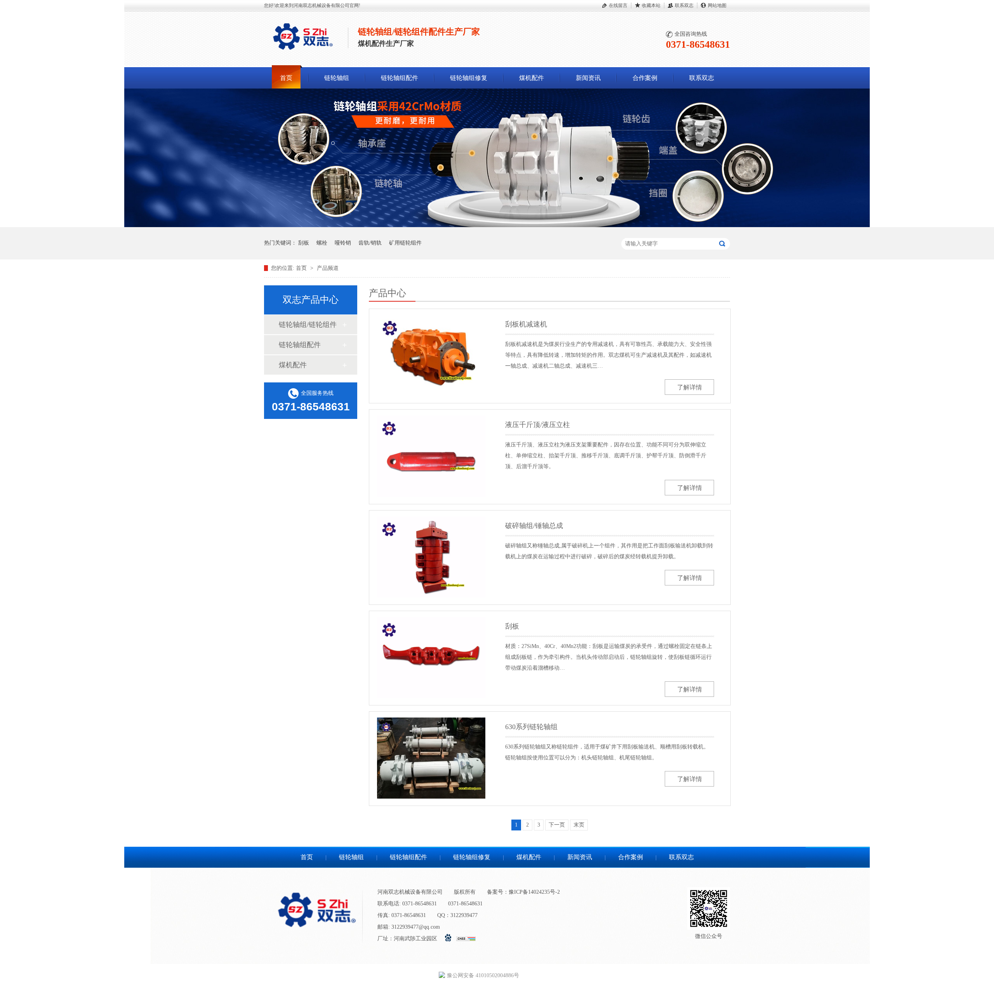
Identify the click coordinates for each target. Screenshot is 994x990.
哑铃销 (343, 243)
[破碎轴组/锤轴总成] (431, 556)
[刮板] (431, 657)
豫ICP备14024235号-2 (534, 892)
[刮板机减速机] (431, 355)
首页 (286, 78)
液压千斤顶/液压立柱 (537, 425)
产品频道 (328, 268)
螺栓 (321, 243)
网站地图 (717, 5)
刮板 (303, 243)
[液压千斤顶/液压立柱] (431, 456)
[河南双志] (303, 52)
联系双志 (684, 5)
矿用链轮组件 (405, 243)
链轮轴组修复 (468, 78)
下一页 (557, 825)
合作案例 (645, 78)
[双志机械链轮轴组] (497, 225)
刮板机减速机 (526, 324)
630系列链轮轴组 (531, 727)
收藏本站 (651, 5)
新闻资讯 (588, 78)
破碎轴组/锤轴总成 (534, 526)
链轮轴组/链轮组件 (308, 324)
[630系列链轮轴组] (431, 758)
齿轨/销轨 (370, 243)
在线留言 (618, 5)
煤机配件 (531, 78)
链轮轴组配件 (399, 78)
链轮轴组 (336, 78)
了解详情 (689, 387)
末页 (578, 825)
